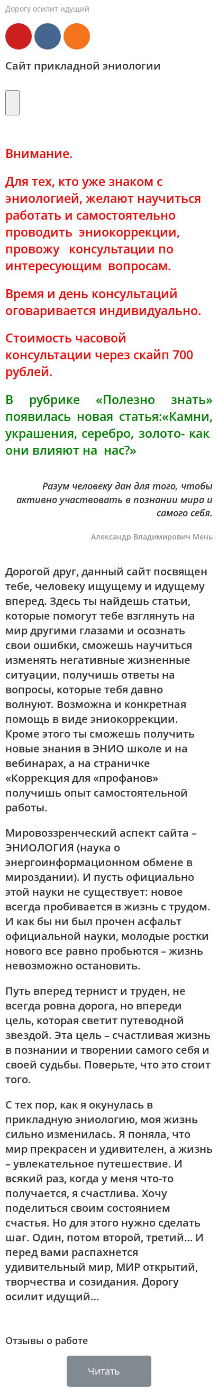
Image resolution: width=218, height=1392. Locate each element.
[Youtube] (18, 36)
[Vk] (47, 36)
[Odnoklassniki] (76, 36)
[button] (109, 1371)
